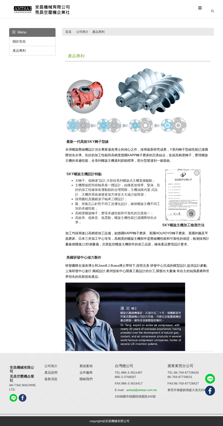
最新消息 (50, 379)
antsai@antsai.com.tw (142, 390)
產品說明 (50, 372)
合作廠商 (86, 372)
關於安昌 (19, 41)
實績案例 (86, 366)
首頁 (68, 31)
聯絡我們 (86, 379)
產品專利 (19, 50)
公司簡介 (50, 366)
